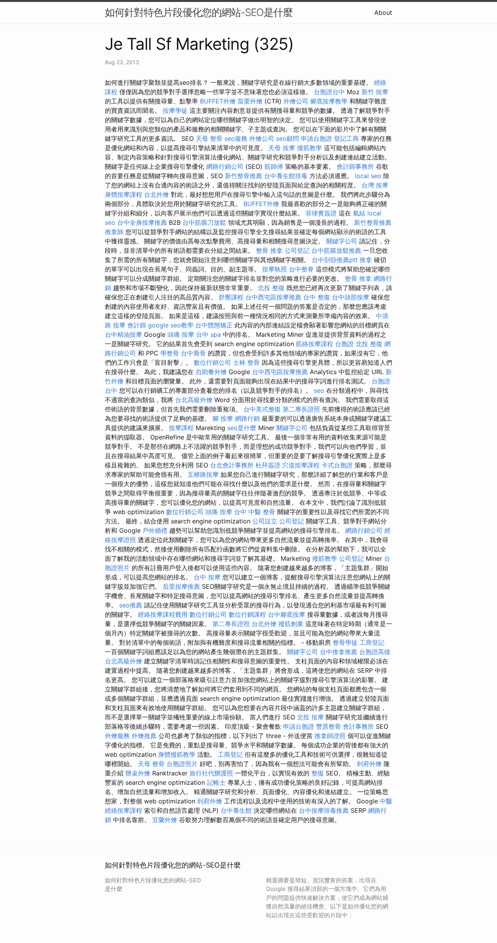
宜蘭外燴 (164, 820)
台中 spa (208, 334)
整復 (317, 773)
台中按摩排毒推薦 (324, 810)
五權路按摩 (203, 474)
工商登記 (372, 642)
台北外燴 (156, 194)
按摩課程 (181, 428)
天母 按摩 (281, 148)
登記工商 (346, 138)
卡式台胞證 (337, 465)
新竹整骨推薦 (243, 176)
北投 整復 (271, 288)
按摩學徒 (175, 110)
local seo (368, 176)
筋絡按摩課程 (314, 344)
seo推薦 (130, 605)
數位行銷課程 (247, 614)
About (383, 12)
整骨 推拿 (269, 250)
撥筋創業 (290, 624)
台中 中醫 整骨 (254, 512)
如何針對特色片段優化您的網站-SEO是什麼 (199, 12)
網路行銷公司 (224, 166)
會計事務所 (358, 726)
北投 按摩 (310, 717)
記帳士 (216, 782)
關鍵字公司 (341, 241)
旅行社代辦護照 (211, 773)
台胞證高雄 (374, 652)
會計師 (136, 325)
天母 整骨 (209, 138)
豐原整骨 (328, 726)
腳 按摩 (222, 418)
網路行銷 (247, 418)
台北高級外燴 (193, 400)
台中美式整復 (262, 409)
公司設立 (264, 521)
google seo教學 (170, 325)
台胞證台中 (329, 92)
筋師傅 (273, 166)
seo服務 (235, 138)
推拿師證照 (330, 736)
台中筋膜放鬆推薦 (336, 250)
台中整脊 (301, 269)
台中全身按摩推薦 (142, 222)
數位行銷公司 (212, 362)
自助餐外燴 (211, 372)
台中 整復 (316, 297)
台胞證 (344, 344)
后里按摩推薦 (181, 586)
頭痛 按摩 (180, 334)
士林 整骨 (246, 362)
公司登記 (297, 250)
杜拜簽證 (267, 465)
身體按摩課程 (123, 194)
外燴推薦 (144, 736)
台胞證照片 (182, 764)
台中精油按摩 (123, 334)
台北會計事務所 (232, 465)
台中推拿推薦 (338, 652)
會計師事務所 (355, 166)
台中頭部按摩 (350, 297)
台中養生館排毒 (286, 176)
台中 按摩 (207, 577)
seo (319, 390)
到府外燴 (369, 764)
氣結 (359, 213)
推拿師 (114, 232)
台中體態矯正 (214, 325)
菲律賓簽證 (321, 213)
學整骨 (169, 353)
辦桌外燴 (137, 773)
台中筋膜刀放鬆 (204, 222)
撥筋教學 (309, 148)
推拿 (366, 260)
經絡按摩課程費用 (163, 614)
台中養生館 (236, 810)
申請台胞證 (316, 138)
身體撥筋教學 (176, 754)
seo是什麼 (241, 428)
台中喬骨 (193, 353)
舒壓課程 (231, 297)
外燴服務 (117, 736)
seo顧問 (287, 138)
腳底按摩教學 (329, 101)
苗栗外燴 (250, 101)
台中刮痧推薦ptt (335, 260)
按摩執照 (274, 269)
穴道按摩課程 (301, 465)
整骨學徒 (345, 642)
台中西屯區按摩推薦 (273, 297)
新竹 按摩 (374, 92)
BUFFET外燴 (218, 101)
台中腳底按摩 (286, 614)
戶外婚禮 (154, 530)
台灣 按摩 (374, 185)
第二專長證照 (301, 409)
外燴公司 (295, 101)
